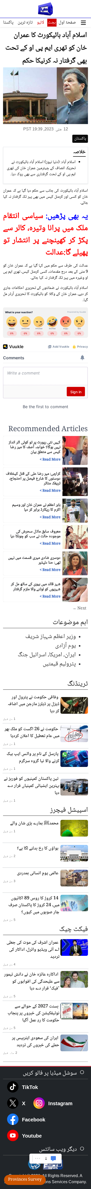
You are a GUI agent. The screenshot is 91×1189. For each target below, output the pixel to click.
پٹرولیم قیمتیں (59, 664)
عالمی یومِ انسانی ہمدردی (37, 873)
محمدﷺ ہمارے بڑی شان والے (34, 823)
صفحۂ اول (67, 22)
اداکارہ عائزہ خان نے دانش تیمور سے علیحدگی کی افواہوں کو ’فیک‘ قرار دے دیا (31, 981)
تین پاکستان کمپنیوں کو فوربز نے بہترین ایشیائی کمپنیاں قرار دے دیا (31, 786)
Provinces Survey (25, 1179)
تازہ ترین (25, 22)
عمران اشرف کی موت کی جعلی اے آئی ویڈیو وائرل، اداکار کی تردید (33, 949)
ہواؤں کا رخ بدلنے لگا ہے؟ (37, 848)
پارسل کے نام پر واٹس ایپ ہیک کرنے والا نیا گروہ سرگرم (33, 757)
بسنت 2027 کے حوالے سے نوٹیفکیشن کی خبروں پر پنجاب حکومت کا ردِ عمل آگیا (33, 1013)
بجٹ (52, 22)
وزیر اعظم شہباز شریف (50, 636)
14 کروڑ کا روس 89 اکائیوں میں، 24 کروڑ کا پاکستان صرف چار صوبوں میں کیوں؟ (33, 905)
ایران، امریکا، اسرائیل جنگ (47, 655)
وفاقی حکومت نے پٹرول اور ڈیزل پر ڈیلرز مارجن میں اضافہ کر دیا (33, 704)
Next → (79, 609)
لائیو (40, 22)
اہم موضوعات (70, 622)
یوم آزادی (65, 646)
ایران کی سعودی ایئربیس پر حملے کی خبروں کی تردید (35, 1041)
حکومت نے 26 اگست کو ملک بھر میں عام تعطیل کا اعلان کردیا (32, 732)
